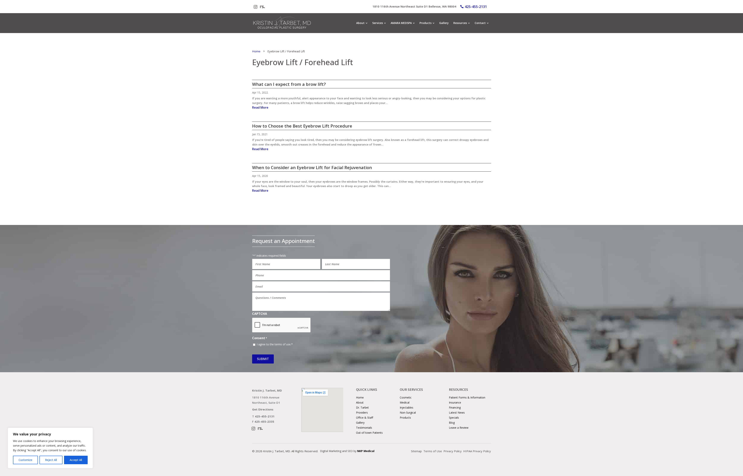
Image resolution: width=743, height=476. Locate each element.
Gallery (360, 422)
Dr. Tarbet (362, 407)
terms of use (283, 344)
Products (405, 417)
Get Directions (262, 409)
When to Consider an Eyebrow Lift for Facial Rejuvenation (312, 167)
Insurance (455, 402)
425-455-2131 (476, 6)
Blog (452, 422)
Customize (25, 460)
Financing (455, 407)
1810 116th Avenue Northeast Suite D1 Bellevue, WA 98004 (414, 6)
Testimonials (364, 427)
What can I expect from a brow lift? (289, 84)
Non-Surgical (408, 412)
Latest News (457, 412)
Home (360, 397)
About (360, 402)
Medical (404, 402)
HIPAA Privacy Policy (477, 451)
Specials (454, 417)
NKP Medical (365, 451)
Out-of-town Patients (369, 432)
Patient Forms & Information (467, 397)
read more (260, 107)
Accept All (76, 460)
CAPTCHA (259, 314)
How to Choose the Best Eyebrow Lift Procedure (302, 126)
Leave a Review (458, 427)
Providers (362, 412)
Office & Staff (364, 417)
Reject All (51, 460)
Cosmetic (406, 397)
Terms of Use (432, 451)
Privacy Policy (452, 451)
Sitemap (416, 451)
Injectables (406, 407)
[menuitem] (362, 23)
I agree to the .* (275, 344)
